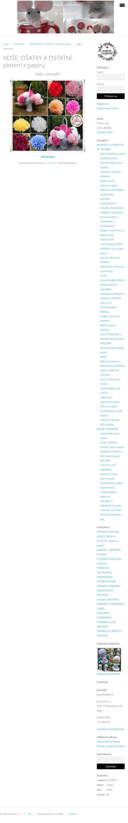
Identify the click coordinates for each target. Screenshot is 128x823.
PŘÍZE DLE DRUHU (110, 361)
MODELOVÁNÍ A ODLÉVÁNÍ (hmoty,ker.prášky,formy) (113, 289)
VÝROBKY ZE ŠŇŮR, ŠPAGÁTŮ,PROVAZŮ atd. (110, 515)
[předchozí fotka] (8, 115)
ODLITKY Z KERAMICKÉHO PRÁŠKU (108, 307)
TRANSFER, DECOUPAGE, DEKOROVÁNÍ (104, 572)
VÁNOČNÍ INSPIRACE (108, 586)
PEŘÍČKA (105, 329)
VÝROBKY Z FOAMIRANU (104, 615)
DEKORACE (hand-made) (110, 436)
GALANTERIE (107, 239)
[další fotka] (86, 115)
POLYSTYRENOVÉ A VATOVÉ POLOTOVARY (112, 336)
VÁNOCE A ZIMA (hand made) (109, 476)
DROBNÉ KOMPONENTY (108, 201)
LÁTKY (103, 275)
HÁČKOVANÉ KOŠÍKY (111, 244)
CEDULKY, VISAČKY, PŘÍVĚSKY (110, 174)
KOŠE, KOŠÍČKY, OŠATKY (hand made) (112, 445)
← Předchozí (45, 156)
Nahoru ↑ (73, 813)
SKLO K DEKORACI (110, 379)
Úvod (5, 44)
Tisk (29, 813)
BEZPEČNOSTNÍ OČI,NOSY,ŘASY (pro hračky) (111, 163)
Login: (100, 72)
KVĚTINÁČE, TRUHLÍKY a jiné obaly (112, 269)
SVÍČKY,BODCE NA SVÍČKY (110, 391)
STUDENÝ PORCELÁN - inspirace (109, 561)
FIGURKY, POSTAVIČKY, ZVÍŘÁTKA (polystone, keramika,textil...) (112, 212)
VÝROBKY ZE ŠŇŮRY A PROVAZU (109, 633)
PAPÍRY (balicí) (108, 325)
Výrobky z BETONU (108, 599)
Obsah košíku (104, 132)
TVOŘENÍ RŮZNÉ (106, 581)
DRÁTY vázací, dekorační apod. (109, 183)
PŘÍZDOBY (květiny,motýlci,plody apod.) (112, 348)
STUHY (104, 384)
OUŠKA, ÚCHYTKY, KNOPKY (110, 318)
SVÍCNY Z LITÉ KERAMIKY (107, 467)
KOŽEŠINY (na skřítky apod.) (111, 251)
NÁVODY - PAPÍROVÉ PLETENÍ (108, 552)
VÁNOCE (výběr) (109, 406)
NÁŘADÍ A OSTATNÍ (110, 298)
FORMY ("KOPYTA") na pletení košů (112, 233)
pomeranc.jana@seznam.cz (112, 729)
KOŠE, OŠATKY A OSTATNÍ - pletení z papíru (50, 44)
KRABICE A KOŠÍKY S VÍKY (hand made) (111, 454)
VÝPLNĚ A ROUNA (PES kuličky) (110, 422)
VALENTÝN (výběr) (110, 402)
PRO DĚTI (105, 460)
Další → (52, 156)
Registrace (102, 103)
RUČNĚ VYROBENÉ (107, 429)
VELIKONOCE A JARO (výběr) (111, 413)
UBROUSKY (106, 397)
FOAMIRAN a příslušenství (107, 224)
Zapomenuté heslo (107, 108)
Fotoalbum (19, 44)
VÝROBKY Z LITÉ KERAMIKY (106, 624)
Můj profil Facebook (108, 741)
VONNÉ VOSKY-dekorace (108, 494)
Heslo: (100, 84)
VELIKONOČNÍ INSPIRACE (105, 593)
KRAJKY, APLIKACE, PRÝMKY (110, 260)
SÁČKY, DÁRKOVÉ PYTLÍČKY (109, 373)
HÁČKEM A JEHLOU (108, 531)
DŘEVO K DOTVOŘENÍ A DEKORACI (112, 192)
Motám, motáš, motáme (111, 746)
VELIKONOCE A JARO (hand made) (111, 485)
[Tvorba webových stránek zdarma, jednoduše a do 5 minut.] (20, 814)
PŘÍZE (103, 356)
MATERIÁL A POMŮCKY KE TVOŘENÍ (110, 147)
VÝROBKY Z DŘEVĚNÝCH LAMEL (111, 503)
